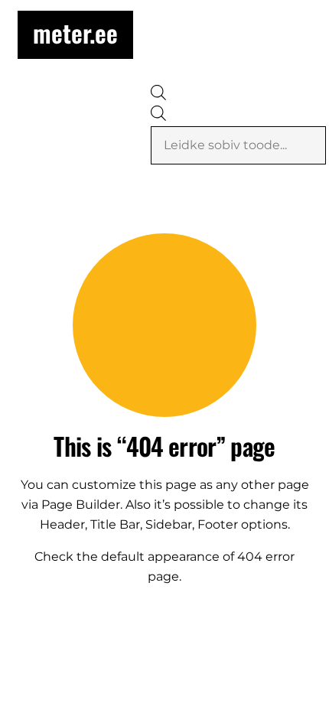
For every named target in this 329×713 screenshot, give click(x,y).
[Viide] (303, 88)
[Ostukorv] (257, 87)
